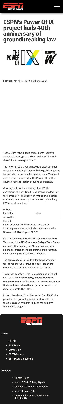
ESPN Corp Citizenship (21, 358)
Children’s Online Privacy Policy (31, 386)
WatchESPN (15, 349)
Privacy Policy (22, 377)
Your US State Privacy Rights (30, 382)
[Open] (57, 6)
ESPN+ (12, 341)
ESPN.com (14, 345)
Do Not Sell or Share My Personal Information (32, 396)
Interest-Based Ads (25, 391)
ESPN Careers (16, 354)
